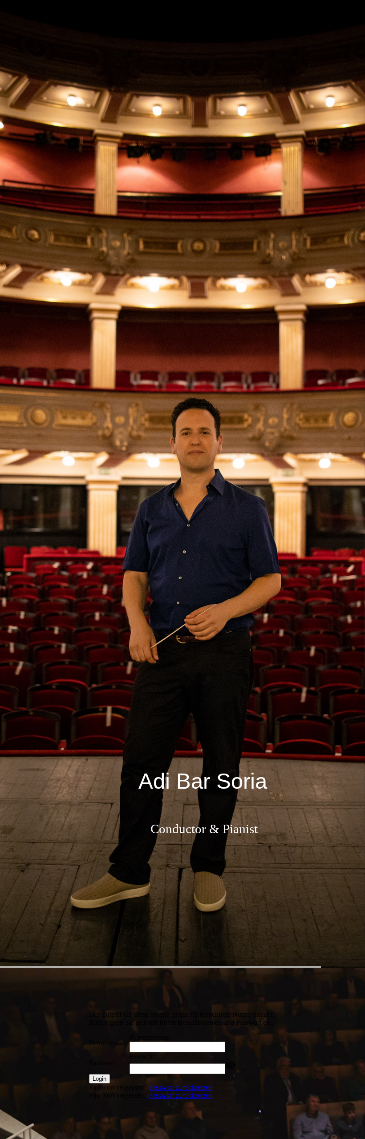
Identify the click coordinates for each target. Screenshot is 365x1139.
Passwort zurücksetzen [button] (180, 1087)
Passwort (101, 1063)
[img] (182, 484)
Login (99, 1078)
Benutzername (109, 1043)
